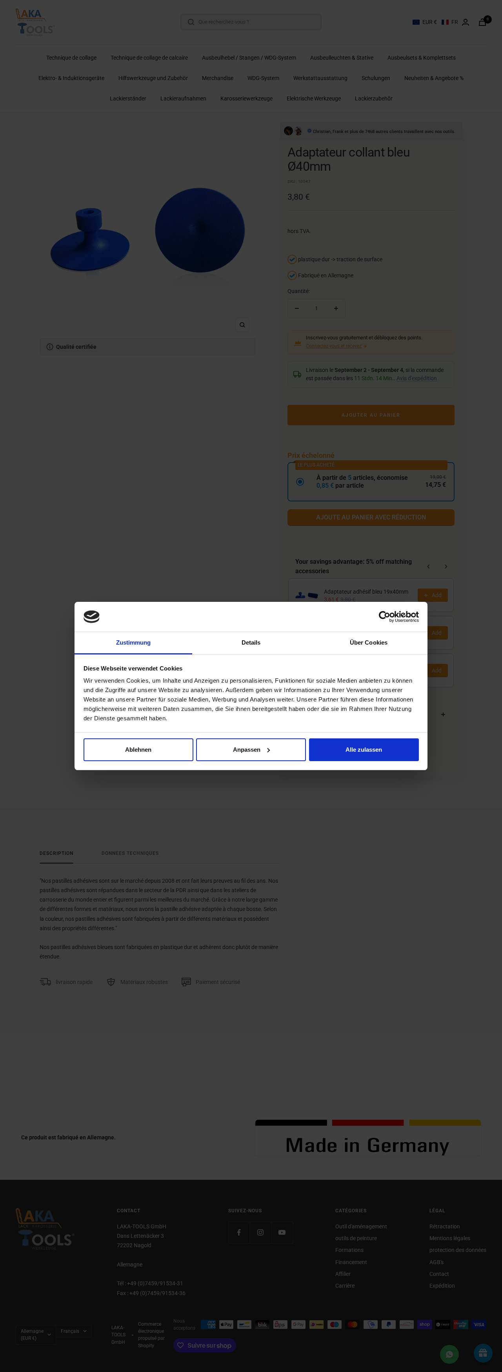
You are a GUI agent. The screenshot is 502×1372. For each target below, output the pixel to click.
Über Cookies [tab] (368, 642)
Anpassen (246, 749)
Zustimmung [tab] (133, 642)
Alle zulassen (364, 749)
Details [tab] (251, 642)
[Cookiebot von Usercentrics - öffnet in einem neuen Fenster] (384, 617)
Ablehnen (138, 749)
